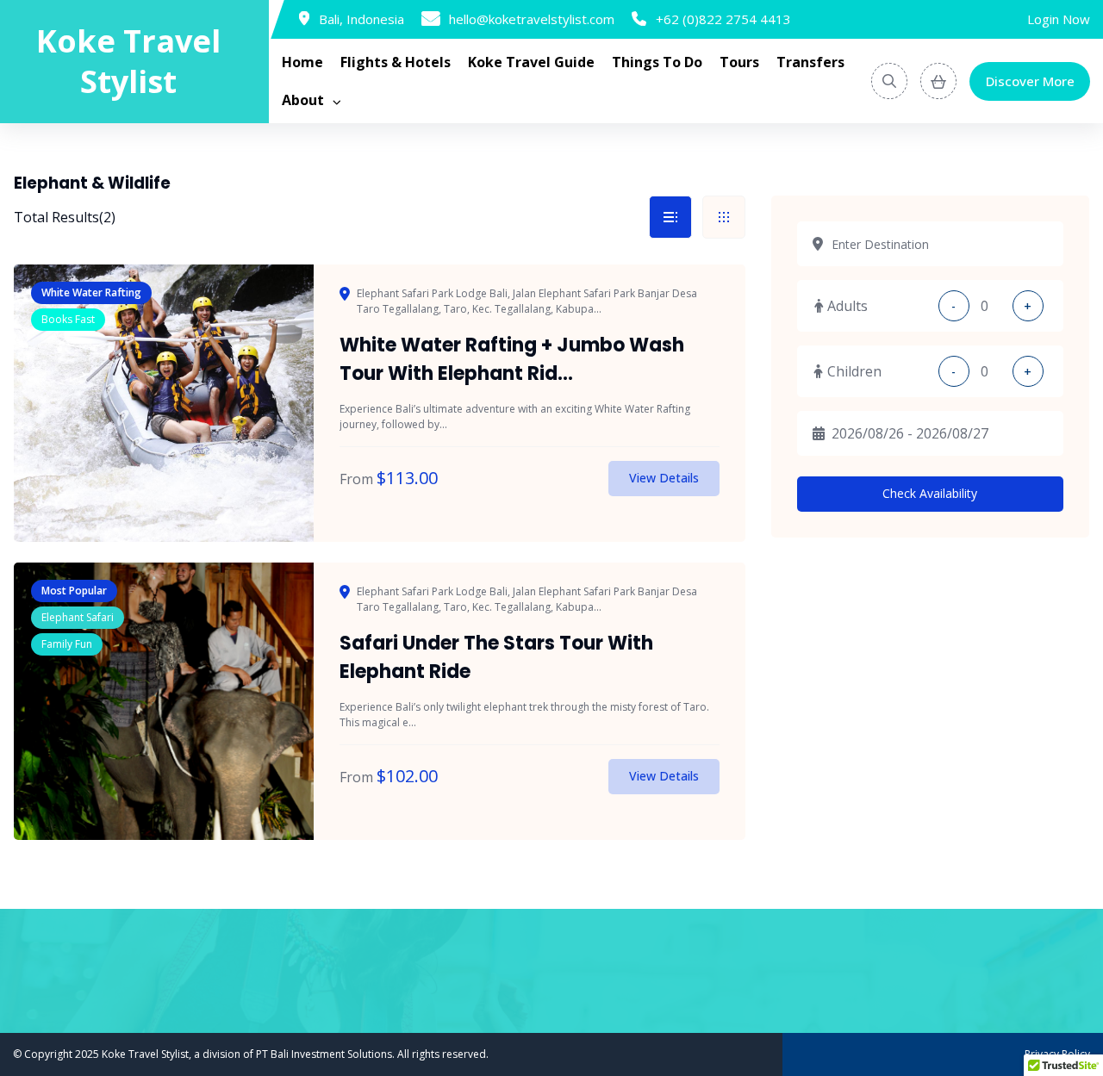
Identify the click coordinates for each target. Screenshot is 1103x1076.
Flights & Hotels (395, 62)
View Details (664, 478)
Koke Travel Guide (531, 62)
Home (302, 62)
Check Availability (929, 493)
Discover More (1030, 81)
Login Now (1058, 19)
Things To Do (657, 62)
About (303, 99)
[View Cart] (938, 81)
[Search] (889, 81)
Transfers (810, 62)
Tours (739, 62)
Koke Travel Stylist (128, 62)
